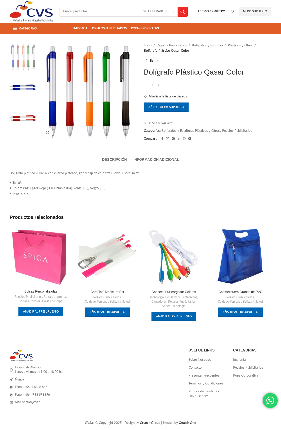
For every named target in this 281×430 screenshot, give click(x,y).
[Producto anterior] (146, 60)
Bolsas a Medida (30, 301)
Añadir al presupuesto (166, 107)
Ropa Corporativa (245, 375)
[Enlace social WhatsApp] (184, 139)
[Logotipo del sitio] (31, 11)
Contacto (195, 367)
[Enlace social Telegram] (190, 139)
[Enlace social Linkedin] (179, 139)
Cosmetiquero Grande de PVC (240, 292)
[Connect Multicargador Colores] (174, 256)
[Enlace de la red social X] (168, 139)
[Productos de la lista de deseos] (231, 11)
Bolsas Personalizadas (40, 291)
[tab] (114, 157)
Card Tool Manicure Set (107, 292)
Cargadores (159, 301)
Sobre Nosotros (200, 359)
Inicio (148, 45)
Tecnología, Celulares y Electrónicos (173, 297)
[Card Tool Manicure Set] (107, 256)
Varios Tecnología (173, 306)
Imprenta (60, 296)
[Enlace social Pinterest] (173, 139)
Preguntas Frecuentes (204, 375)
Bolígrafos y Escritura (207, 45)
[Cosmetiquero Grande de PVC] (240, 256)
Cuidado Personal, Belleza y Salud (107, 301)
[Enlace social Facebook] (162, 139)
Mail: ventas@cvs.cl (28, 402)
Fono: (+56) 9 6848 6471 (32, 387)
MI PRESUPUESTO (255, 11)
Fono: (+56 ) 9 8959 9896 (32, 394)
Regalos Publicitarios (172, 45)
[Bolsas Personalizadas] (41, 256)
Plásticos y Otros (240, 45)
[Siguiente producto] (157, 60)
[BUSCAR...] (183, 12)
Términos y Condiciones (206, 383)
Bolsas (48, 296)
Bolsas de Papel (52, 301)
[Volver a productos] (151, 60)
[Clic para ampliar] (47, 132)
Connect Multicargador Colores (173, 292)
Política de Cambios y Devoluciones (204, 394)
